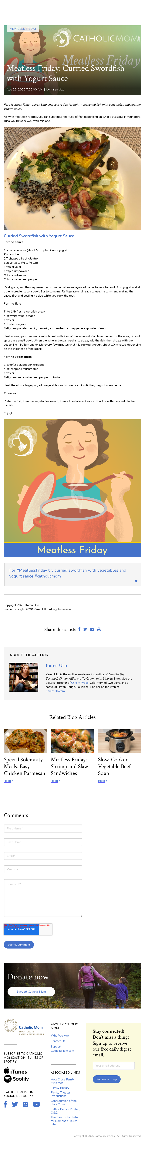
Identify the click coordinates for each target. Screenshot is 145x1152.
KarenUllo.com (55, 691)
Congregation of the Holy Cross (64, 1102)
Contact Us (58, 1041)
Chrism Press (80, 683)
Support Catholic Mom (31, 992)
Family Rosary (60, 1088)
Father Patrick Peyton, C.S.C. (65, 1111)
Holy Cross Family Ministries (63, 1081)
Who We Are (60, 1036)
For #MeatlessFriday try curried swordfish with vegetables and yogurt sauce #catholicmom (67, 573)
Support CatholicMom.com (62, 1048)
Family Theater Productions (60, 1094)
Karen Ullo (57, 89)
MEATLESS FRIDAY (22, 29)
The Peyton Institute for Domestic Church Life (64, 1120)
